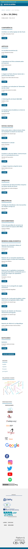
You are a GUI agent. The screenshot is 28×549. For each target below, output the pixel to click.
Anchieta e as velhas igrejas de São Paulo (13, 32)
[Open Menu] (1, 4)
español (4, 366)
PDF (5, 38)
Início (3, 10)
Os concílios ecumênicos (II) (9, 50)
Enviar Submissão (8, 354)
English (4, 364)
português (5, 371)
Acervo (8, 10)
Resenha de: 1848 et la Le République (12, 323)
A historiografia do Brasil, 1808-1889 (12, 99)
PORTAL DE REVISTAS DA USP (8, 2)
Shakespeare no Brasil (8, 142)
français (4, 369)
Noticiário (4, 342)
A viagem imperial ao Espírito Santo (12, 166)
